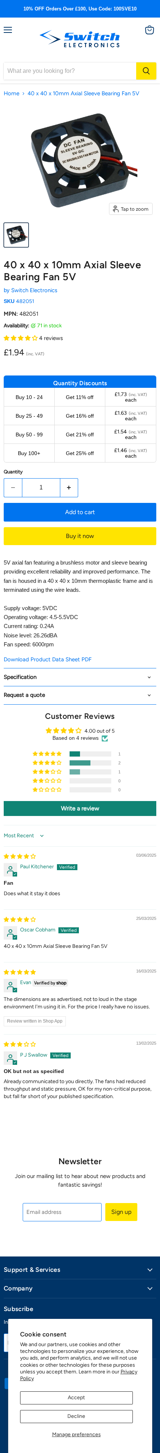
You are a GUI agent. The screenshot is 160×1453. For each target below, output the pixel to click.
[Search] (146, 71)
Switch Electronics (34, 290)
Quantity (13, 471)
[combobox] (70, 71)
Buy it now (80, 536)
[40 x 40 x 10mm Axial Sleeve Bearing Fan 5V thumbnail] (16, 235)
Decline (76, 1416)
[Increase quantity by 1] (69, 487)
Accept (76, 1397)
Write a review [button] (80, 808)
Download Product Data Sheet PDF (48, 659)
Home (11, 93)
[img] (20, 856)
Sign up (121, 1211)
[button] (21, 338)
